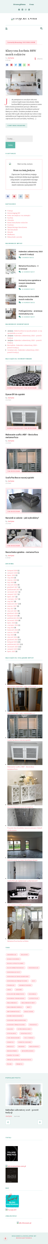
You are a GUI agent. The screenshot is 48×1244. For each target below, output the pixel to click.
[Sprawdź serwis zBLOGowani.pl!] (24, 1223)
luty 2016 (10, 635)
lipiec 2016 (11, 623)
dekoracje (33, 968)
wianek (22, 1046)
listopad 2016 (12, 615)
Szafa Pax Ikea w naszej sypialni (20, 477)
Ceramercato (12, 350)
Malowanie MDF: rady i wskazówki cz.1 (21, 713)
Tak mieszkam (12, 230)
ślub (9, 1064)
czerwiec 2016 (12, 625)
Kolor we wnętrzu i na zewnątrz (18, 215)
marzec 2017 (12, 606)
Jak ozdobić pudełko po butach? (19, 905)
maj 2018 (10, 577)
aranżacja (11, 954)
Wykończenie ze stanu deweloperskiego (22, 860)
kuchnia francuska (15, 998)
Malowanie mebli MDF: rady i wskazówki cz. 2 (23, 686)
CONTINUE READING (16, 125)
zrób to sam (13, 1055)
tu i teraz (28, 1038)
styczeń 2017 (12, 611)
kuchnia (32, 994)
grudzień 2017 (12, 587)
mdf (28, 1007)
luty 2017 (10, 608)
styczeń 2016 (12, 637)
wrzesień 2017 (12, 592)
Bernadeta (11, 345)
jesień (19, 989)
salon (10, 1029)
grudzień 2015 (12, 639)
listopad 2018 (12, 570)
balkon (24, 954)
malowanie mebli (14, 1007)
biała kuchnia (13, 959)
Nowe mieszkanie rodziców (17, 222)
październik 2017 (13, 589)
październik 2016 (13, 618)
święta (19, 1064)
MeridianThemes (24, 1238)
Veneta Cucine (24, 1042)
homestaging (25, 985)
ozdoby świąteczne (16, 1024)
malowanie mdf (28, 1003)
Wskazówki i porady (14, 237)
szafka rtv (26, 1033)
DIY (33, 981)
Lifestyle (10, 220)
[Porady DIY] (11, 1210)
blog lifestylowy (15, 963)
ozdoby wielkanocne (16, 1020)
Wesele (10, 232)
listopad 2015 (12, 642)
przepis (33, 1024)
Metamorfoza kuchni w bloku (17, 941)
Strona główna (19, 4)
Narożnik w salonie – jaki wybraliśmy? (22, 517)
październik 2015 (13, 644)
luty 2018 (10, 582)
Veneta (10, 1042)
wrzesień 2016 (12, 620)
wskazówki (12, 1051)
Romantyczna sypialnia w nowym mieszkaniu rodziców (30, 283)
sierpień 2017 (12, 594)
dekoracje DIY (13, 972)
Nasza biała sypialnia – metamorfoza (22, 552)
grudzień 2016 (12, 613)
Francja (10, 211)
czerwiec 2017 (12, 599)
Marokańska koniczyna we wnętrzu (20, 807)
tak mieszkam (13, 1038)
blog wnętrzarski (15, 968)
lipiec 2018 (11, 575)
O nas (31, 4)
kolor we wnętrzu (15, 994)
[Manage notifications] (5, 1238)
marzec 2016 (12, 632)
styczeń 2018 (12, 585)
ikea (9, 989)
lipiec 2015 (11, 651)
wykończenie (27, 1051)
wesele (10, 1046)
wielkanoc (34, 1046)
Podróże (10, 225)
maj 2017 (10, 601)
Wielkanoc (11, 234)
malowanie (12, 1003)
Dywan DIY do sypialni (15, 394)
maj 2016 (10, 627)
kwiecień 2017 (12, 604)
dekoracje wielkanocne (18, 976)
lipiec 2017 (11, 596)
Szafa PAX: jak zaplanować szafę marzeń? (22, 881)
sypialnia (11, 1033)
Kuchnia (10, 218)
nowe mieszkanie (14, 1016)
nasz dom (28, 1011)
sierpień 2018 (12, 573)
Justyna (11, 58)
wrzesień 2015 (12, 647)
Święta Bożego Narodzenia (17, 227)
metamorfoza (13, 1011)
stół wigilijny (24, 1029)
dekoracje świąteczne (17, 981)
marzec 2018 (12, 580)
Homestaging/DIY (13, 213)
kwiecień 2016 (12, 630)
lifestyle (33, 998)
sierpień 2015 (12, 649)
